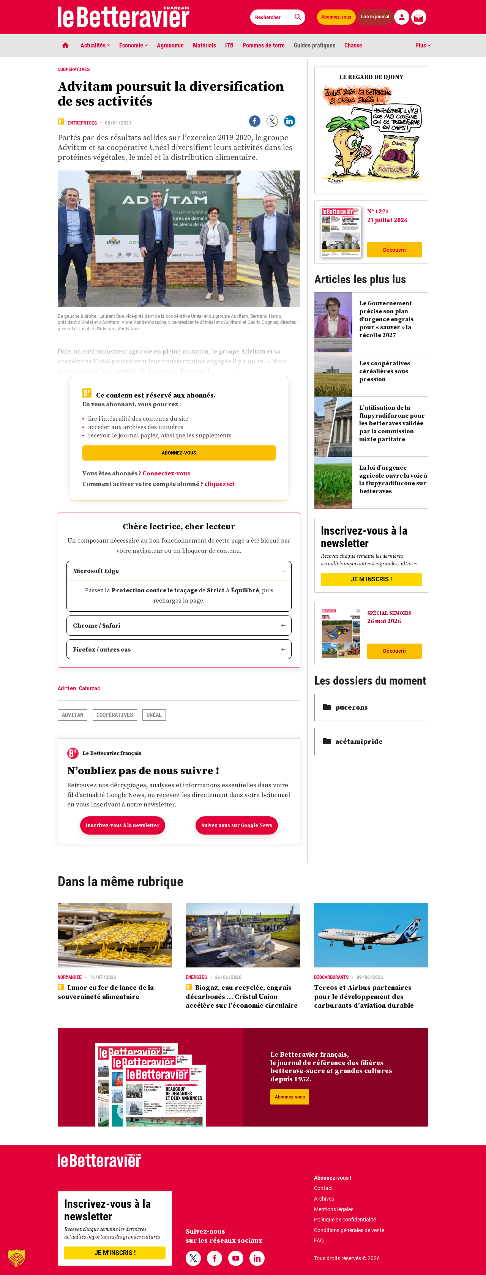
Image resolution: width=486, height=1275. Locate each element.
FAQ (319, 1240)
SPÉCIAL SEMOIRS (389, 613)
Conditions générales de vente (349, 1230)
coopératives (114, 714)
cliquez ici (219, 484)
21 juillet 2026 (387, 220)
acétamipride (359, 741)
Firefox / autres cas (102, 649)
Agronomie (170, 45)
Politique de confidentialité (345, 1220)
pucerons (351, 707)
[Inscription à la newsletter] (418, 17)
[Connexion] (401, 17)
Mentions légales (333, 1209)
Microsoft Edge (96, 570)
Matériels (204, 45)
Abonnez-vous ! (332, 1178)
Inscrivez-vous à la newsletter (122, 825)
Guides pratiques (314, 45)
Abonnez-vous (336, 17)
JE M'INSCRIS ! (371, 579)
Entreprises (82, 123)
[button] (16, 1258)
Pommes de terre (264, 45)
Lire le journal (375, 16)
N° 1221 (378, 211)
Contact (323, 1188)
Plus (421, 45)
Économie (132, 45)
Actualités (93, 45)
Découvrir (394, 250)
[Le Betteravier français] (124, 17)
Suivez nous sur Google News (236, 825)
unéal (154, 714)
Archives (324, 1199)
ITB (229, 45)
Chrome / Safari (96, 625)
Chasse (353, 45)
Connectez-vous (166, 473)
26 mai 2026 (384, 621)
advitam (72, 714)
